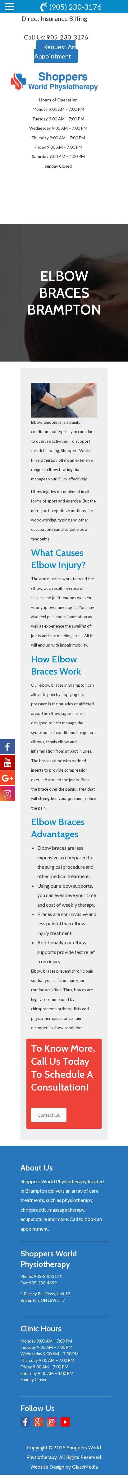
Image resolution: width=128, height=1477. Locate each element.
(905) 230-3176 (75, 6)
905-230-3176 (67, 37)
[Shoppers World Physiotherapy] (54, 81)
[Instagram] (52, 1422)
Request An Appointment (55, 51)
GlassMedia (85, 1467)
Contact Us (49, 1115)
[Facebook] (25, 1422)
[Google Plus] (38, 1422)
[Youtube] (65, 1422)
